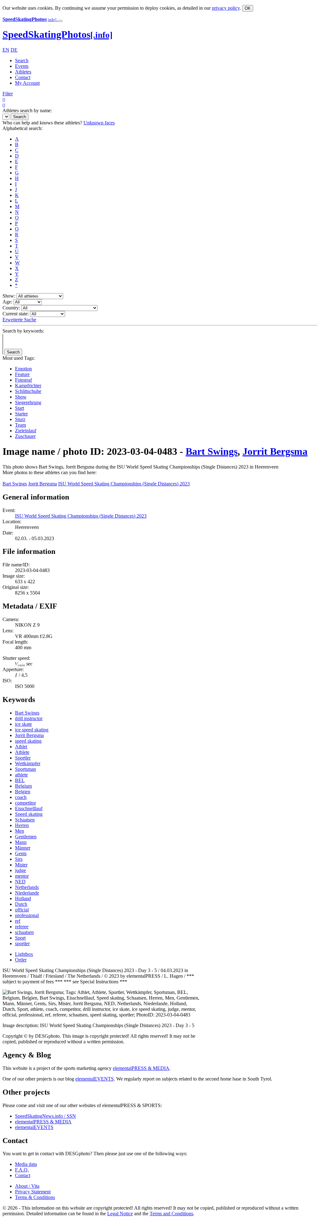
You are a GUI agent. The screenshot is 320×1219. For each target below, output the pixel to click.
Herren (22, 825)
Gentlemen (26, 836)
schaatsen (24, 932)
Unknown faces (99, 122)
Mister (21, 864)
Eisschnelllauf (28, 808)
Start (19, 408)
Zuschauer (25, 436)
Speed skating (28, 814)
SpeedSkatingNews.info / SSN (45, 1116)
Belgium (23, 786)
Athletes (23, 71)
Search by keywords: (23, 331)
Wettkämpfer (27, 763)
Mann (21, 842)
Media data (26, 1164)
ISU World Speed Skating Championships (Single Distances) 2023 (124, 483)
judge (20, 870)
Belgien (22, 791)
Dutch (21, 904)
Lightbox (24, 954)
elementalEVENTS (94, 1078)
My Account (27, 83)
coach (21, 797)
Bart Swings (212, 451)
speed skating (28, 741)
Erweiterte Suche (19, 319)
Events (21, 66)
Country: (11, 307)
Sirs (18, 859)
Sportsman (25, 769)
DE (14, 50)
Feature (22, 374)
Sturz (20, 419)
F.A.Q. (22, 1169)
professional (27, 915)
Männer (22, 847)
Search (21, 60)
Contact (22, 77)
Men (19, 831)
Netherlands (27, 887)
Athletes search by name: (27, 110)
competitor (25, 802)
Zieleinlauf (25, 430)
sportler (22, 943)
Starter (21, 413)
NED (20, 881)
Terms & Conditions (35, 1197)
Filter (7, 93)
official (22, 909)
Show (21, 396)
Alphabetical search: (22, 128)
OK (248, 8)
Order (21, 959)
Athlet (21, 746)
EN (5, 50)
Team (20, 425)
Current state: (15, 313)
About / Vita (27, 1186)
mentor (22, 876)
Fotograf (23, 380)
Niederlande (27, 892)
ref (17, 921)
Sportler (23, 757)
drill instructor (28, 718)
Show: (8, 295)
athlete (21, 774)
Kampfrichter (28, 385)
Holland (23, 898)
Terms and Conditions (171, 1213)
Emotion (23, 368)
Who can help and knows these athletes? (42, 122)
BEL (20, 780)
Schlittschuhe (28, 391)
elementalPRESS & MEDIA (141, 1068)
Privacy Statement (33, 1191)
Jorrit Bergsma (275, 451)
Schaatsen (25, 819)
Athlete (22, 752)
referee (21, 926)
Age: (7, 301)
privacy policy (226, 8)
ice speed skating (31, 729)
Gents (21, 853)
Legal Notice (120, 1213)
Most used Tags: (18, 358)
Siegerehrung (28, 402)
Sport (20, 938)
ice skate (23, 724)
